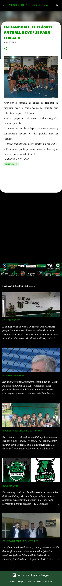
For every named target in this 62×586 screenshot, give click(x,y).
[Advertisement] (31, 228)
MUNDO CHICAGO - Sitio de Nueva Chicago (33, 5)
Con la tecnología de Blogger (33, 575)
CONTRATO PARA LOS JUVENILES (20, 541)
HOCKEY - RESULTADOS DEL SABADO (22, 430)
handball (11, 164)
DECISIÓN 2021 (10, 486)
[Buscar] (57, 5)
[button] (6, 49)
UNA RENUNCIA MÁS (13, 375)
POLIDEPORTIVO (11, 320)
